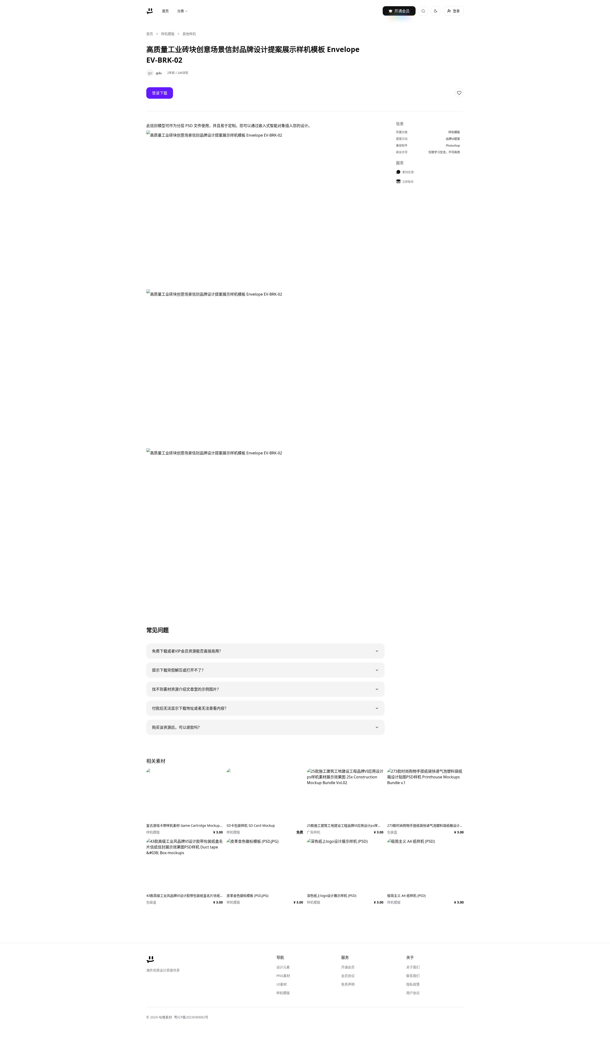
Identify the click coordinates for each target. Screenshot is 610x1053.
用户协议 (413, 993)
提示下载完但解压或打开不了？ (178, 670)
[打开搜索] (423, 11)
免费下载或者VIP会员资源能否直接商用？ (187, 651)
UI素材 (281, 984)
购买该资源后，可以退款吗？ (177, 727)
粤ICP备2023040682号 (191, 1017)
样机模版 (167, 33)
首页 (165, 11)
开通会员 (348, 967)
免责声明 (348, 984)
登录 (456, 11)
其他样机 (189, 33)
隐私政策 (413, 984)
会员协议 (348, 975)
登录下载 (159, 93)
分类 (180, 11)
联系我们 (413, 975)
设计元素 (283, 967)
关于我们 (413, 967)
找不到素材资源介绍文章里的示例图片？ (186, 689)
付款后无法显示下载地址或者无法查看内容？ (190, 708)
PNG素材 (283, 975)
